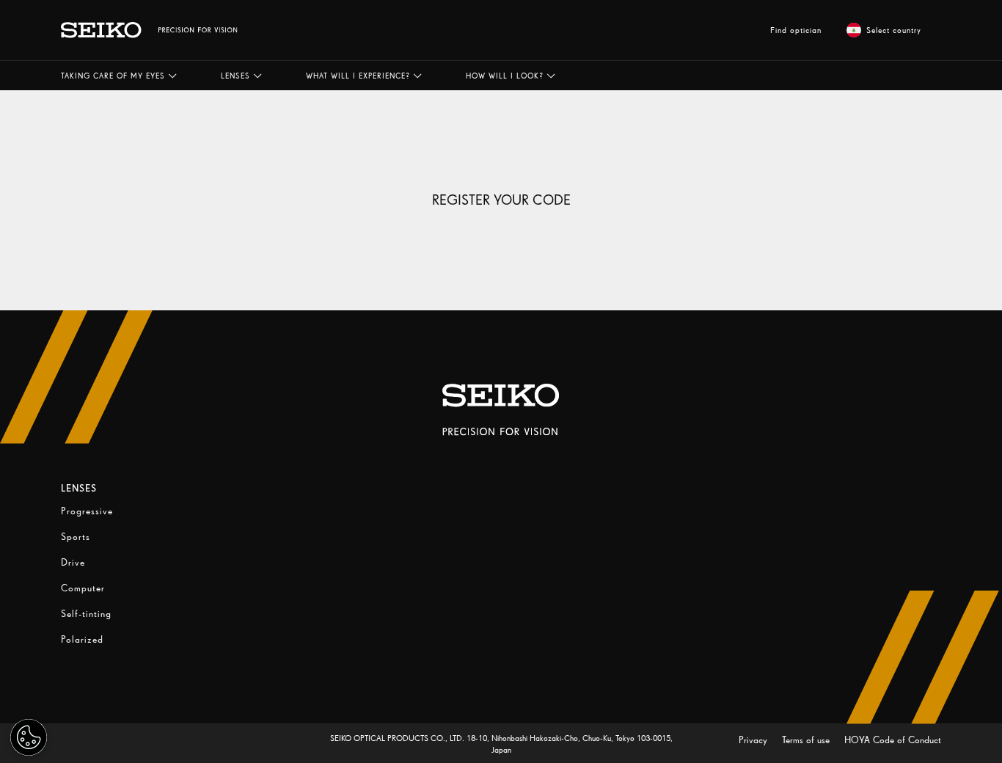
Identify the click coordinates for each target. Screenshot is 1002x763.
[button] (119, 75)
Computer (83, 588)
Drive (73, 562)
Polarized (82, 639)
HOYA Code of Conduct (892, 739)
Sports (75, 536)
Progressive (87, 510)
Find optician (796, 30)
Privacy (754, 739)
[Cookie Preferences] (28, 737)
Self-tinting (86, 613)
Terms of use (807, 739)
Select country (893, 30)
